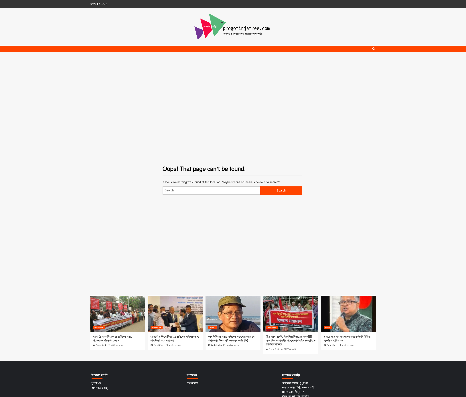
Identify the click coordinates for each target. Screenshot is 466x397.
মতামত (212, 327)
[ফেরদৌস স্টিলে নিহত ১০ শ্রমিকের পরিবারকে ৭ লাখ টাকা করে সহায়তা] (175, 314)
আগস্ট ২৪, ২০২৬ (117, 345)
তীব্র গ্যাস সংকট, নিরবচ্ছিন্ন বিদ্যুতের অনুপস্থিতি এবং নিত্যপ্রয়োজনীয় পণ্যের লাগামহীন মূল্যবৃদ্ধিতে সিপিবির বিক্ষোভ (290, 340)
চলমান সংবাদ (98, 327)
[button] (373, 49)
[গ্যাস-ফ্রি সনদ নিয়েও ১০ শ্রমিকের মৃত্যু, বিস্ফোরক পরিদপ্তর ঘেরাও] (117, 314)
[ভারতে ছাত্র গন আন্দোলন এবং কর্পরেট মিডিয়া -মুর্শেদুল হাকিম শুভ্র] (348, 314)
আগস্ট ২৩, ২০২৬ (232, 345)
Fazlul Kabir (101, 345)
